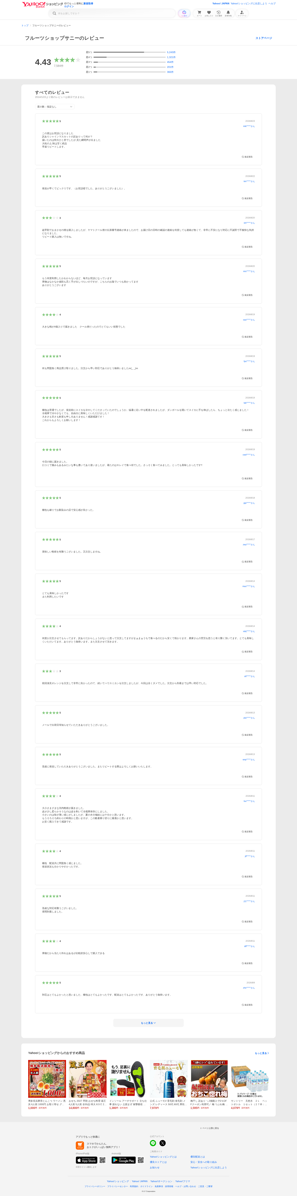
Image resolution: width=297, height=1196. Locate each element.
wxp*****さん (249, 759)
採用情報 (169, 1186)
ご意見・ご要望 (205, 1186)
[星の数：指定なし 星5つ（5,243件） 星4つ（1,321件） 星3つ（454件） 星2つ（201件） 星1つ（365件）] (55, 106)
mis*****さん (249, 271)
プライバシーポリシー (95, 1186)
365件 (170, 72)
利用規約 (134, 1186)
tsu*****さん (249, 801)
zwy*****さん (249, 544)
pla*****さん (249, 718)
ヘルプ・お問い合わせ (185, 1186)
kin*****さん (249, 181)
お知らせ (155, 1167)
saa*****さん (249, 320)
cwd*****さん (249, 455)
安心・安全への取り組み (203, 1162)
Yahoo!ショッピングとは (163, 1156)
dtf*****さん (249, 946)
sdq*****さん (249, 631)
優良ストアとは (158, 1162)
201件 (170, 67)
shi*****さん (249, 223)
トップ (25, 25)
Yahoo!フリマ (182, 1181)
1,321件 (171, 57)
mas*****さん (249, 586)
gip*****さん (249, 503)
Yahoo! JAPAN (220, 3)
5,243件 (171, 52)
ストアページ (264, 38)
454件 (170, 62)
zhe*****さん (249, 988)
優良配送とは (197, 1156)
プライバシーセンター (117, 1186)
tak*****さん (249, 403)
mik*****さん (249, 126)
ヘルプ (272, 3)
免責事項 (159, 1186)
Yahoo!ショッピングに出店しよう (249, 3)
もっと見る (261, 1053)
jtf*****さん (250, 856)
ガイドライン (146, 1186)
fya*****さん (249, 361)
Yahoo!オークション (161, 1181)
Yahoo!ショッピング (118, 1181)
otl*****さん (249, 676)
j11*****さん (249, 901)
